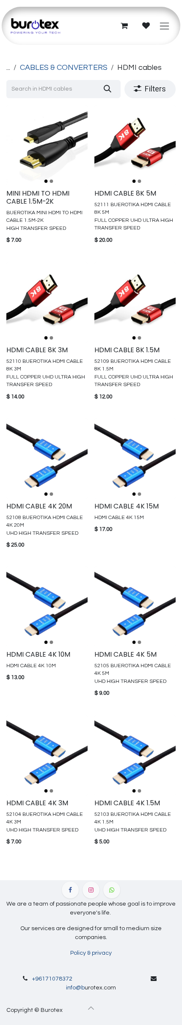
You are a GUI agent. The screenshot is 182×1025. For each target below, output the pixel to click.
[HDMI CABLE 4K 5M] (135, 606)
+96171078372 (52, 979)
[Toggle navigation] (164, 26)
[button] (91, 1008)
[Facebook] (70, 889)
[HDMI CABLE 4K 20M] (47, 458)
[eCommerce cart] (124, 26)
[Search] (107, 89)
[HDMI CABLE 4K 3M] (47, 755)
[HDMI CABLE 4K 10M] (47, 606)
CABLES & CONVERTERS (64, 68)
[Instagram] (91, 889)
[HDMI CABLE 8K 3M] (47, 302)
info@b (75, 988)
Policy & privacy (91, 953)
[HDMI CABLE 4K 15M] (135, 458)
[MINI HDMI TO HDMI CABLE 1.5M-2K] (47, 145)
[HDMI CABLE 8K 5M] (135, 145)
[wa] (111, 889)
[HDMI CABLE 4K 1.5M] (135, 755)
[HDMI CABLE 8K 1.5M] (135, 302)
